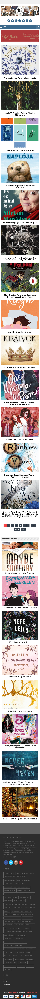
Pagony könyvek (9, 948)
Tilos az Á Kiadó (17, 955)
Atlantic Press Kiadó (23, 880)
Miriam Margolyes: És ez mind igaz (20, 223)
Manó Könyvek (20, 935)
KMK (5, 914)
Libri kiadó (26, 928)
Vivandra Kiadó (19, 959)
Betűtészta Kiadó (20, 883)
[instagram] (19, 20)
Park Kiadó (20, 948)
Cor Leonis (21, 894)
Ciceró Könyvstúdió (23, 890)
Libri (5, 928)
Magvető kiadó (9, 935)
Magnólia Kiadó (28, 931)
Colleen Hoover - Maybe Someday (19, 573)
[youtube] (27, 20)
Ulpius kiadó (8, 959)
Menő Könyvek (8, 938)
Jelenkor (28, 911)
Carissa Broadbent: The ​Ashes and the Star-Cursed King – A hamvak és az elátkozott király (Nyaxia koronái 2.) (20, 515)
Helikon (6, 911)
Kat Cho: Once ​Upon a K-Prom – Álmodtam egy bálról (20, 404)
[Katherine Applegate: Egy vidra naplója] (20, 168)
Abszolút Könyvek (22, 873)
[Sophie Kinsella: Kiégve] (20, 314)
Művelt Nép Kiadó (9, 942)
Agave (32, 873)
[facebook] (12, 20)
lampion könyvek (9, 966)
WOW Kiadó (29, 959)
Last (23, 529)
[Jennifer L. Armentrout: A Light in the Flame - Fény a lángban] (20, 240)
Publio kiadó (8, 952)
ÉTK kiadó (7, 969)
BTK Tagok (6, 982)
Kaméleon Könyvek (27, 914)
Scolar (28, 952)
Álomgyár (30, 966)
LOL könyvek (8, 924)
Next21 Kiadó (8, 945)
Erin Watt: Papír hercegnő (20, 711)
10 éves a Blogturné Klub (20, 677)
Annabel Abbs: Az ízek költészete (20, 78)
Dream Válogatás (19, 900)
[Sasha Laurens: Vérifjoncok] (20, 422)
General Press (18, 907)
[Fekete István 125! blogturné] (20, 133)
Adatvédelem (6, 984)
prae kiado (21, 966)
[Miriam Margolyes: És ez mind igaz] (20, 205)
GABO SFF (32, 904)
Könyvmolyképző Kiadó (25, 921)
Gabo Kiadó (7, 907)
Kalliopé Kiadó (14, 914)
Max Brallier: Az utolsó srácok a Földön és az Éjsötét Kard (20, 296)
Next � (17, 529)
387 (34, 525)
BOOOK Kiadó (8, 883)
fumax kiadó (23, 962)
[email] (23, 20)
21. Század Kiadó (9, 873)
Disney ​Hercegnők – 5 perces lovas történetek (20, 747)
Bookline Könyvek (10, 887)
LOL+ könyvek (19, 924)
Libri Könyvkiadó (15, 928)
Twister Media (29, 955)
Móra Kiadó (19, 938)
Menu (4, 27)
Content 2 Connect (10, 894)
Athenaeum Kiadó (9, 880)
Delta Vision (8, 900)
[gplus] (16, 20)
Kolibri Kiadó (8, 918)
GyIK (4, 979)
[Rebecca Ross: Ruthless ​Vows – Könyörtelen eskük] (20, 457)
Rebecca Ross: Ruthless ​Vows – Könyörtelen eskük (20, 476)
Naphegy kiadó (21, 942)
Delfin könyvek (24, 897)
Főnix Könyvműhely (21, 904)
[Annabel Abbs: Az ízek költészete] (20, 60)
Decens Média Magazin (10, 897)
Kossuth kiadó (27, 918)
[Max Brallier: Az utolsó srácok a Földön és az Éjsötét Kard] (20, 277)
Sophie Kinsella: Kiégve (20, 332)
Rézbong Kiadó (19, 952)
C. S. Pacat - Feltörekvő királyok (20, 367)
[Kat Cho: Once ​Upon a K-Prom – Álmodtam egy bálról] (20, 385)
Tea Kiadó (7, 955)
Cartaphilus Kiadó (23, 887)
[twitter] (8, 20)
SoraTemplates (13, 992)
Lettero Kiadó (30, 924)
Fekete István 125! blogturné (20, 150)
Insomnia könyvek (17, 911)
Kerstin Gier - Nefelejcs (20, 642)
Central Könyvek (9, 890)
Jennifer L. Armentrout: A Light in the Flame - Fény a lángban (20, 259)
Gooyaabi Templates (31, 992)
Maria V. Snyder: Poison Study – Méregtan (20, 114)
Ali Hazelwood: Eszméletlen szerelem (20, 608)
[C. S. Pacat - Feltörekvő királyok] (20, 350)
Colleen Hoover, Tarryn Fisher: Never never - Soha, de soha (20, 783)
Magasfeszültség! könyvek (12, 931)
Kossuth (17, 918)
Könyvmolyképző (9, 921)
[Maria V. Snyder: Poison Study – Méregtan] (20, 95)
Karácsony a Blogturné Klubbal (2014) (20, 819)
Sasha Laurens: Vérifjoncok (19, 440)
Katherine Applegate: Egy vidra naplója (19, 186)
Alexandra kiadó (9, 876)
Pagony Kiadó (19, 945)
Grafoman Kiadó (30, 907)
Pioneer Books (30, 948)
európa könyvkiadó (10, 962)
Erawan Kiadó (8, 904)
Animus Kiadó (21, 876)
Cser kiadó (30, 894)
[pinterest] (30, 20)
